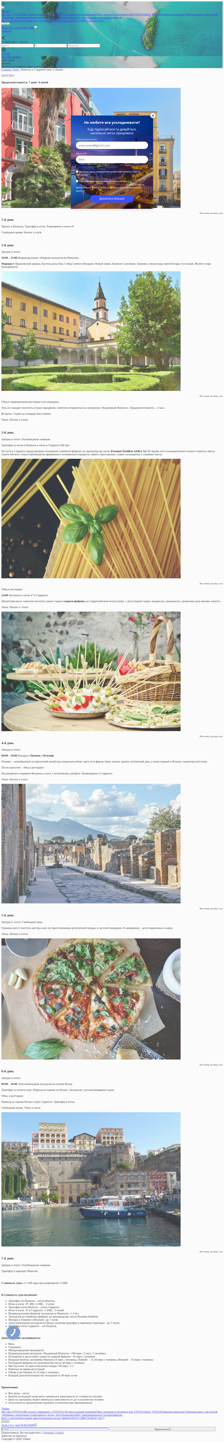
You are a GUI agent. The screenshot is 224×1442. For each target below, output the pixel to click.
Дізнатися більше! (112, 198)
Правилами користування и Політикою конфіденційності (109, 183)
